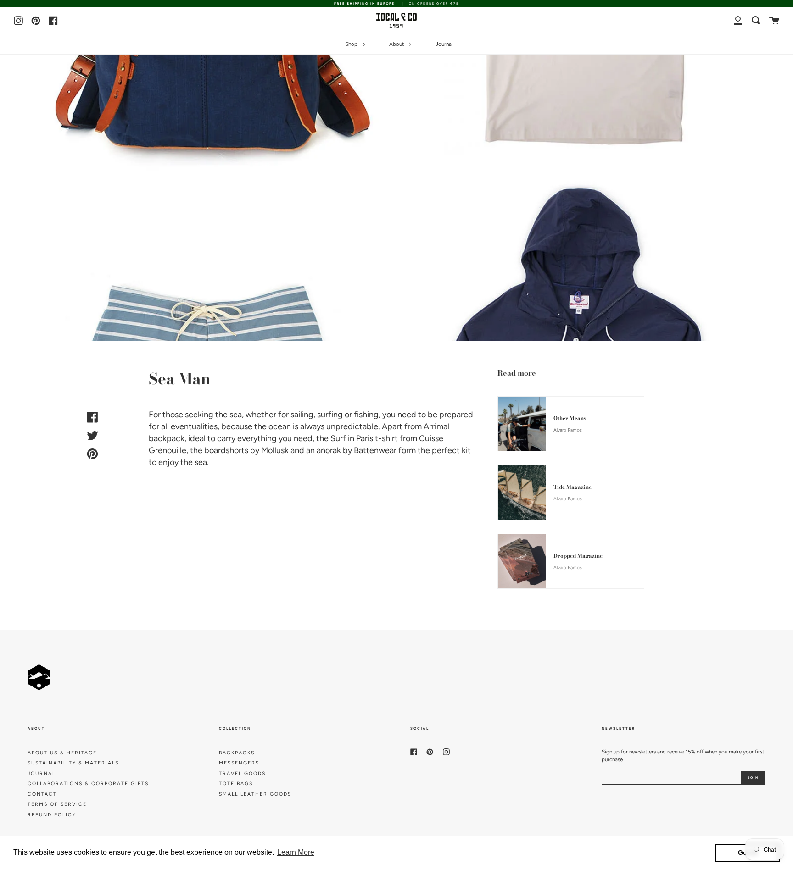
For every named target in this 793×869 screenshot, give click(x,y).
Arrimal (436, 426)
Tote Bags (236, 783)
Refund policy (52, 815)
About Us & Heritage (62, 753)
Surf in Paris (351, 438)
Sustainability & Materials (73, 763)
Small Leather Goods (255, 794)
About (397, 44)
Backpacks (237, 753)
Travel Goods (242, 773)
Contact (42, 794)
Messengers (239, 763)
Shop (352, 44)
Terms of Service (57, 804)
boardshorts (226, 450)
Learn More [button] (295, 852)
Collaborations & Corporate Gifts (88, 783)
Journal (444, 44)
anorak (329, 450)
